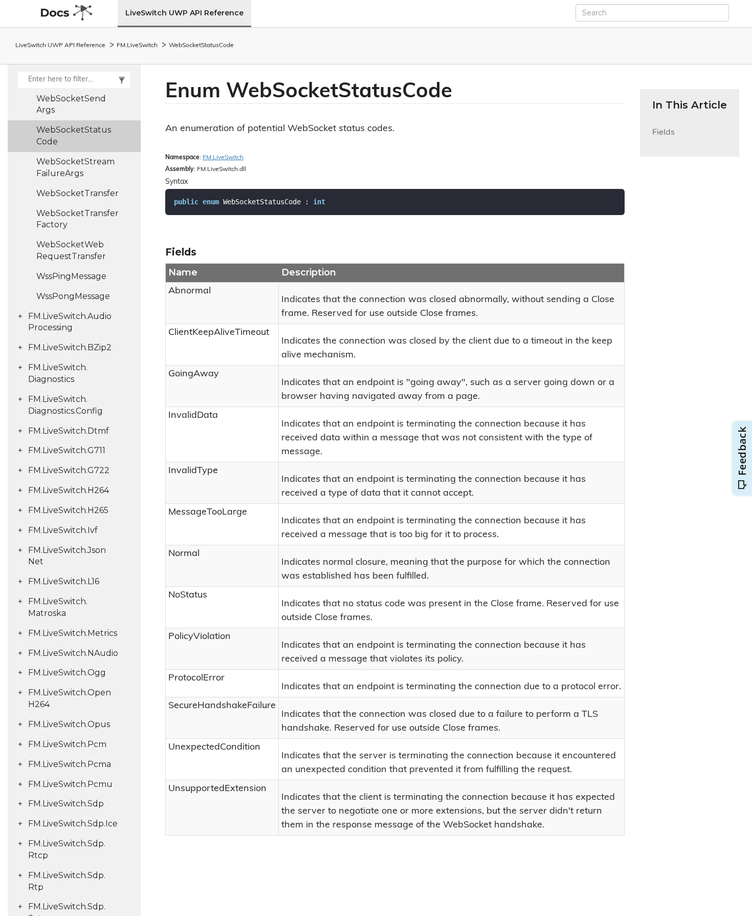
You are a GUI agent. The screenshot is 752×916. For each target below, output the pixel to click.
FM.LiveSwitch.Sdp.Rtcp (66, 849)
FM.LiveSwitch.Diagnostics (57, 373)
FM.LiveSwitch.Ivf (63, 530)
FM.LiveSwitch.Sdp (66, 803)
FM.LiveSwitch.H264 (68, 490)
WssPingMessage (71, 276)
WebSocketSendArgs (71, 104)
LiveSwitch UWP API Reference (184, 12)
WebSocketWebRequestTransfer (71, 250)
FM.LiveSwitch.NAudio (73, 653)
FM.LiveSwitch (137, 45)
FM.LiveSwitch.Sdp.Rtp (66, 881)
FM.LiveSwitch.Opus (69, 724)
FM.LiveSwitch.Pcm (67, 744)
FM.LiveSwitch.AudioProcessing (70, 322)
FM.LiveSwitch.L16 (63, 581)
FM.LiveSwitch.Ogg (67, 672)
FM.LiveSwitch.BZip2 (70, 347)
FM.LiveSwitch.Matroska (57, 607)
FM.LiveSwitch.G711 (66, 450)
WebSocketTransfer (77, 193)
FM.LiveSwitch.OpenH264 (69, 698)
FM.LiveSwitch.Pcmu (70, 784)
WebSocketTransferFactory (77, 219)
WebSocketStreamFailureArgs (75, 167)
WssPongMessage (73, 296)
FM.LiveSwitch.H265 (68, 510)
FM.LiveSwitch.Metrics (72, 633)
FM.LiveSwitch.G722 (68, 470)
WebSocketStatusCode (201, 45)
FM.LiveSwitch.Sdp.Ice (73, 823)
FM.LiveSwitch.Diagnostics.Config (65, 405)
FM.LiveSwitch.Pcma (69, 764)
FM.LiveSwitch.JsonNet (67, 556)
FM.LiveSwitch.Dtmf (68, 431)
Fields (663, 138)
